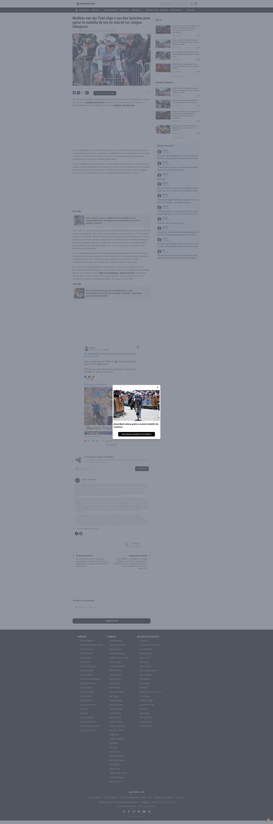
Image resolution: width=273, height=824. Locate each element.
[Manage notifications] (268, 820)
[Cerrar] (158, 387)
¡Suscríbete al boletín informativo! (136, 434)
